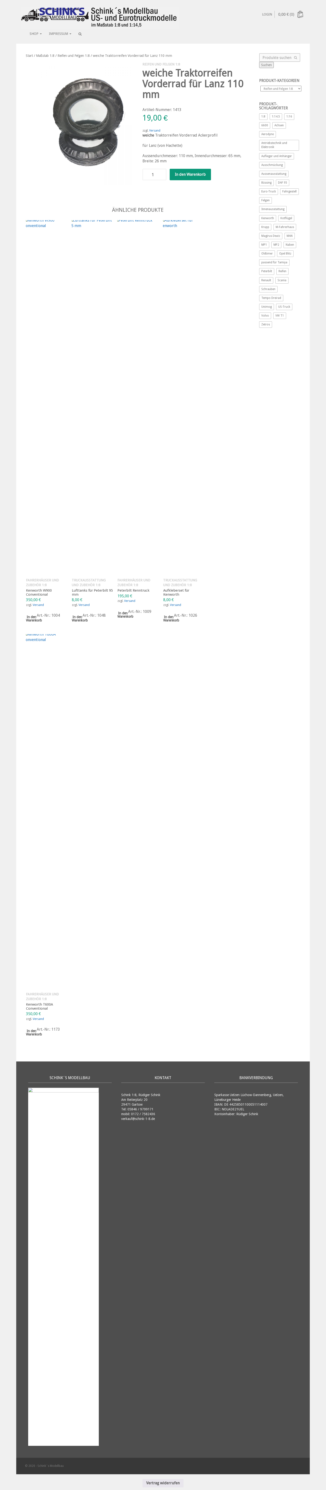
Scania (282, 280)
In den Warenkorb (190, 174)
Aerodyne (267, 134)
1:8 (263, 116)
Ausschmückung (272, 165)
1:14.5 (276, 116)
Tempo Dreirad (271, 298)
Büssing (266, 182)
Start (29, 56)
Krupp (265, 227)
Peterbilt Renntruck (133, 590)
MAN (290, 236)
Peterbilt (266, 271)
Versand (154, 130)
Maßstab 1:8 (45, 56)
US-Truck (284, 306)
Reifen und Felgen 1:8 (74, 56)
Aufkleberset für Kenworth (176, 592)
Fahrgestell (289, 191)
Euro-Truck (268, 191)
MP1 (264, 244)
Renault (266, 280)
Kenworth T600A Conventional (39, 1006)
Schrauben (268, 289)
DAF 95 (282, 182)
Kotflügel (286, 218)
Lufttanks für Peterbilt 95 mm (92, 592)
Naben (290, 244)
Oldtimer (267, 253)
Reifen (282, 271)
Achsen (279, 125)
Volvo (265, 315)
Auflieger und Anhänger (276, 156)
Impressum (59, 34)
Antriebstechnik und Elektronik (274, 145)
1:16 (289, 116)
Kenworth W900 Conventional (39, 592)
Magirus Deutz (270, 236)
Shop (34, 34)
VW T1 (279, 315)
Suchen (266, 65)
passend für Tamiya (274, 262)
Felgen (265, 200)
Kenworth (267, 218)
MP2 (276, 244)
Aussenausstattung (273, 173)
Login (267, 14)
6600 (264, 125)
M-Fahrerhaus (285, 227)
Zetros (265, 324)
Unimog (266, 306)
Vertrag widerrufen (163, 1483)
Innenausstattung (272, 209)
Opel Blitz (285, 253)
